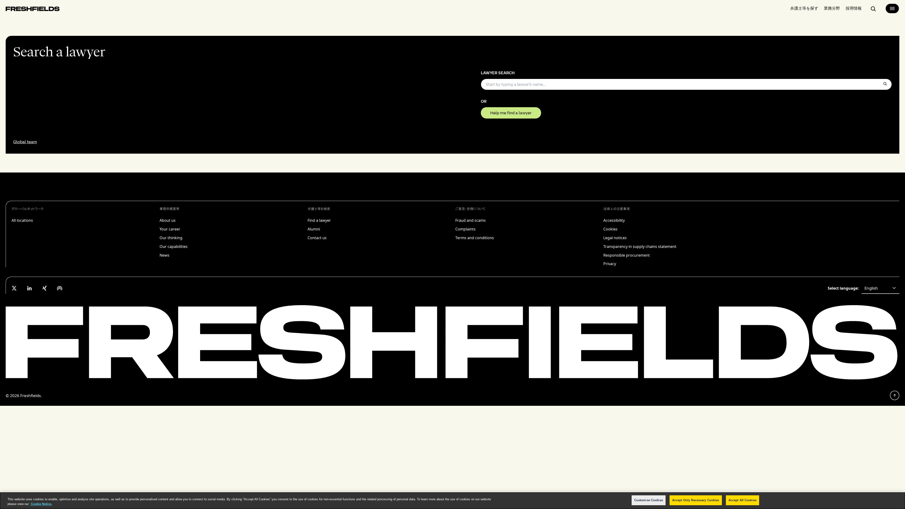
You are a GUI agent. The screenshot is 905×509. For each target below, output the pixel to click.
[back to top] (894, 395)
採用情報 (854, 8)
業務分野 (832, 8)
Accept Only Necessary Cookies (695, 500)
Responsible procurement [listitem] (626, 255)
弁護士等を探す (804, 8)
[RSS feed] (59, 288)
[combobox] (880, 288)
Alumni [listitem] (314, 229)
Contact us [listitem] (317, 237)
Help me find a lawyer (511, 112)
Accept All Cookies (742, 500)
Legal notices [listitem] (615, 237)
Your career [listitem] (170, 229)
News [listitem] (164, 255)
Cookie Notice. (41, 504)
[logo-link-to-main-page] (33, 10)
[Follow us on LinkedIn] (29, 288)
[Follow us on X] (14, 288)
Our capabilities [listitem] (174, 246)
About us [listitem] (168, 220)
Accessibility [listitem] (614, 220)
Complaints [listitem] (465, 229)
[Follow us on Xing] (44, 288)
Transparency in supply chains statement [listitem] (639, 246)
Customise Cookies (648, 500)
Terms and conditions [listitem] (474, 237)
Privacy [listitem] (609, 263)
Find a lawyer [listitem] (319, 220)
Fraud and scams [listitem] (470, 220)
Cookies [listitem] (610, 229)
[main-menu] (892, 8)
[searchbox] (686, 84)
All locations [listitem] (22, 220)
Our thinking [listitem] (171, 237)
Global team (25, 142)
